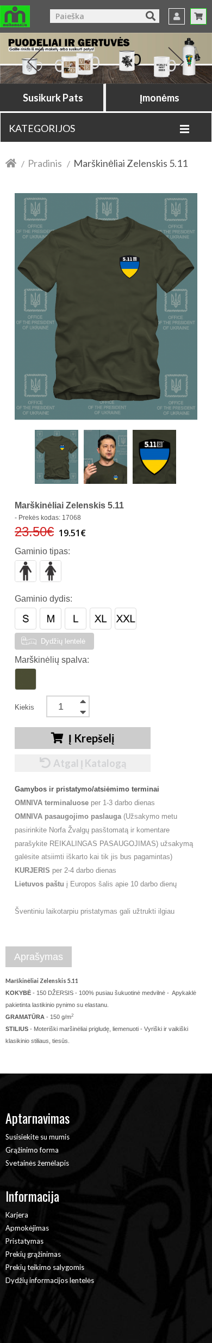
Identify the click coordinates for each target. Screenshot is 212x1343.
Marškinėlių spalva (51, 659)
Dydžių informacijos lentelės (49, 1280)
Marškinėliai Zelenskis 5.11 (130, 163)
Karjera (16, 1214)
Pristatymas (24, 1241)
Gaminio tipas (41, 551)
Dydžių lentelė (62, 641)
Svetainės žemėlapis (37, 1163)
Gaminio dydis (42, 598)
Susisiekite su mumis (37, 1136)
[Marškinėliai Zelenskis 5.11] (56, 457)
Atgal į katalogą (89, 763)
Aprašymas (38, 956)
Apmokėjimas (27, 1228)
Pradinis (45, 163)
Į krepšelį (90, 738)
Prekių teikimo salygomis (44, 1267)
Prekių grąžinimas (33, 1254)
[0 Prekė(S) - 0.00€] (198, 16)
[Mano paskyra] (177, 16)
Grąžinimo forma (32, 1150)
